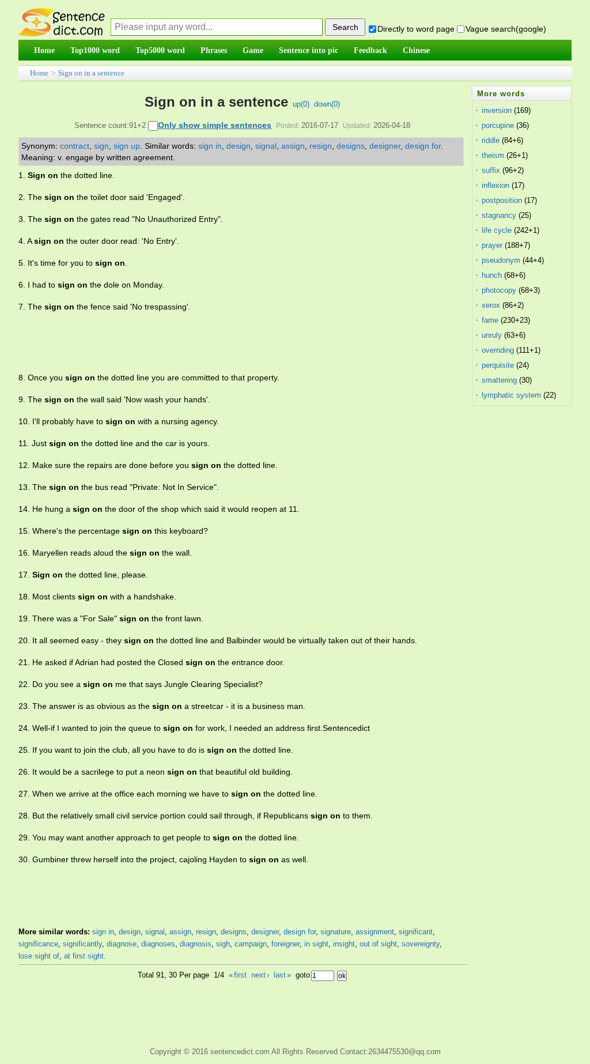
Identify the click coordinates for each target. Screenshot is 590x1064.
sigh (223, 944)
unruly (492, 335)
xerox (491, 305)
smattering (499, 380)
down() (327, 104)
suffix (491, 170)
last (282, 975)
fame (490, 320)
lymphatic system (511, 395)
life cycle (497, 230)
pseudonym (501, 260)
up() (301, 104)
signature (335, 931)
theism (493, 155)
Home (39, 73)
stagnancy (499, 215)
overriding (498, 350)
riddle (491, 140)
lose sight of (38, 956)
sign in (210, 145)
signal (266, 145)
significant (416, 931)
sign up (127, 145)
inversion (497, 110)
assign (293, 145)
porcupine (498, 125)
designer (384, 145)
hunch (492, 275)
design (238, 145)
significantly (82, 944)
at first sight (84, 956)
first (238, 975)
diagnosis (195, 944)
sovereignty (421, 944)
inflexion (495, 185)
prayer (492, 245)
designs (350, 145)
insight (344, 944)
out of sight (378, 944)
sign (101, 145)
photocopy (499, 290)
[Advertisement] (228, 342)
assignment (374, 931)
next (260, 975)
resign (320, 145)
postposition (502, 200)
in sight (316, 944)
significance (38, 944)
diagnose (122, 944)
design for (423, 145)
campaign (251, 944)
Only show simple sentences (214, 125)
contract (74, 145)
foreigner (285, 944)
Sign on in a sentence (91, 73)
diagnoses (158, 944)
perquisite (498, 365)
